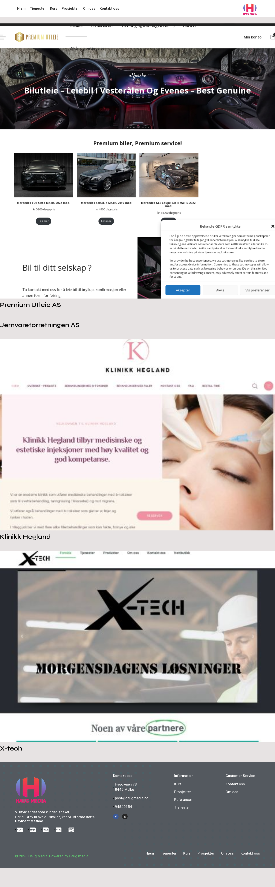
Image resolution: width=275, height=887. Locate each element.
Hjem (149, 853)
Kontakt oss (235, 784)
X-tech (11, 748)
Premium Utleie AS (30, 305)
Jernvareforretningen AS (40, 325)
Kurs (178, 784)
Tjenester (182, 807)
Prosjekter (182, 792)
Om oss (232, 792)
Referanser (183, 799)
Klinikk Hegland (25, 537)
